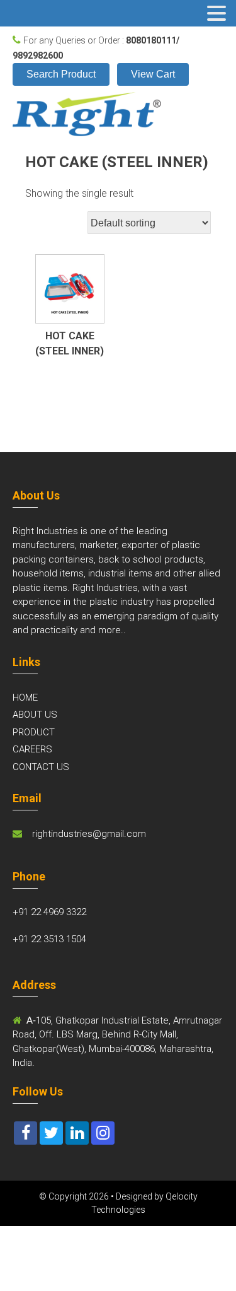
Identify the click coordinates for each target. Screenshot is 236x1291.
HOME (25, 697)
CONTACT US (41, 767)
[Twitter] (51, 1133)
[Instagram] (103, 1133)
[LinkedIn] (77, 1133)
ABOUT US (35, 714)
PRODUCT (34, 732)
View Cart (153, 74)
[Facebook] (25, 1133)
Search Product (61, 74)
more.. (112, 630)
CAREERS (32, 749)
